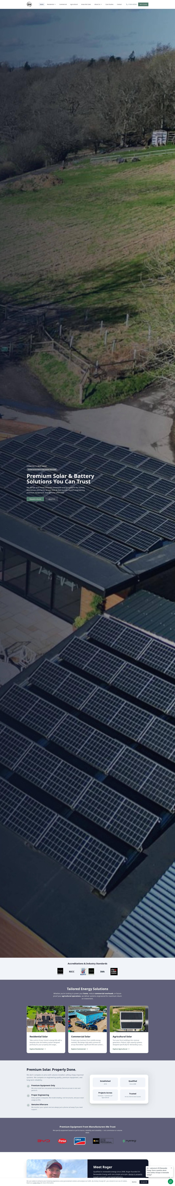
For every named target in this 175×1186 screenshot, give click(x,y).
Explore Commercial (78, 1049)
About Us (97, 4)
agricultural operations (71, 996)
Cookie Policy (36, 1183)
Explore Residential (37, 1049)
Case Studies (109, 4)
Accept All (144, 1182)
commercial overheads (104, 993)
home (85, 993)
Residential (50, 4)
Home (41, 4)
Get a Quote (143, 4)
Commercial (63, 4)
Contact (119, 4)
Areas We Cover (86, 4)
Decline (134, 1182)
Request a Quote (35, 499)
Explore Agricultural (120, 1049)
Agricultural (74, 4)
